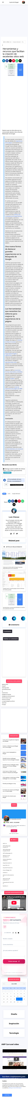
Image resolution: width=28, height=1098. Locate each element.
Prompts (4, 704)
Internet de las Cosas (6, 697)
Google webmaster (16, 493)
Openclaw (4, 702)
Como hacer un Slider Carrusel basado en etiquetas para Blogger (10, 771)
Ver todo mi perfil (14, 833)
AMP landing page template (6, 846)
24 (21, 999)
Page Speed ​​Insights (11, 354)
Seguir (14, 830)
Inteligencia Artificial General (8, 696)
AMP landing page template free (6, 850)
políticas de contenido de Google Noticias (13, 215)
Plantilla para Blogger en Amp (9, 783)
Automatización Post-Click (8, 882)
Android (4, 872)
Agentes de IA (5, 684)
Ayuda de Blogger (14, 2)
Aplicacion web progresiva (8, 875)
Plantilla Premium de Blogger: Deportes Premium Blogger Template (11, 759)
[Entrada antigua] (23, 618)
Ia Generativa (5, 692)
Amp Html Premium (7, 867)
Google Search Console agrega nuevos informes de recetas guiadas (13, 589)
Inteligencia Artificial (6, 694)
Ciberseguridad (5, 687)
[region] (14, 20)
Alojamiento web (6, 863)
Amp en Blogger (6, 870)
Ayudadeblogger (15, 819)
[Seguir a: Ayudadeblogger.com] (11, 533)
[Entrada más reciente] (5, 618)
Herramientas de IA (6, 689)
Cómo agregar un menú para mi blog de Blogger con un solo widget (11, 778)
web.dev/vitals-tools (11, 362)
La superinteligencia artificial (8, 701)
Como (9, 493)
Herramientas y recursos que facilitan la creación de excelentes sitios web (14, 608)
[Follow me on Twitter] (17, 533)
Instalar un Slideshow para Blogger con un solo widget (10, 746)
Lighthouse (8, 355)
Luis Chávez (14, 517)
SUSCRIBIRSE (7, 472)
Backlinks (5, 886)
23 (17, 999)
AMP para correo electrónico (6, 856)
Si (6, 484)
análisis (12, 378)
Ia (2, 691)
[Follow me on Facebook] (13, 533)
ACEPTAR (7, 1095)
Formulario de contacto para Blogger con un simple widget (11, 790)
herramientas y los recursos (15, 449)
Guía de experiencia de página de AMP (13, 388)
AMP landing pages (7, 853)
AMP (4, 843)
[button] (3, 60)
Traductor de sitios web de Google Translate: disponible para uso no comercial (13, 568)
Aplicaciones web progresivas (6, 879)
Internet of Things (6, 699)
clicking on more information (15, 1087)
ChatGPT (4, 686)
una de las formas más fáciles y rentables (13, 371)
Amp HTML (5, 865)
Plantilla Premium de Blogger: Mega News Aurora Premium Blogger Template (11, 766)
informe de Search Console (13, 341)
